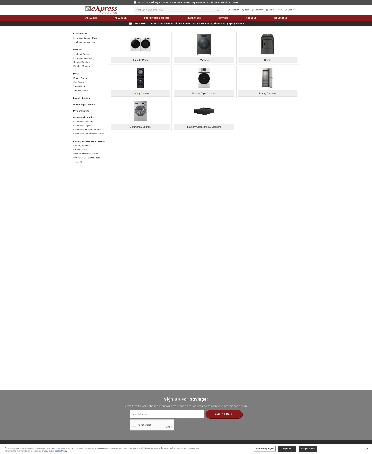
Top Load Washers (82, 54)
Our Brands (194, 18)
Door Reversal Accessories (85, 153)
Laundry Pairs (80, 34)
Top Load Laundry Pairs (84, 42)
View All (78, 162)
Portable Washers (81, 66)
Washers (77, 50)
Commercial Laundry (83, 117)
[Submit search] (218, 10)
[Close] (367, 448)
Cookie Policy (60, 451)
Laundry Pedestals (82, 145)
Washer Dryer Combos (84, 104)
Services (223, 18)
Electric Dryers (80, 78)
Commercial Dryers (82, 125)
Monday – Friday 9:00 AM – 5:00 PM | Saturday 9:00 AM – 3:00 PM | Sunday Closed (188, 2)
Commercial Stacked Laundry (87, 129)
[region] (186, 449)
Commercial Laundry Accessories (88, 133)
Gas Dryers (78, 82)
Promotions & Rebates (157, 18)
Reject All (287, 448)
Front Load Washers (82, 58)
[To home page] (101, 10)
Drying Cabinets (81, 111)
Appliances (90, 18)
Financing (120, 18)
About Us (251, 18)
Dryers (76, 74)
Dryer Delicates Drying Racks (86, 158)
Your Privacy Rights (265, 448)
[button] (229, 10)
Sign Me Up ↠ (224, 414)
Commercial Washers (83, 121)
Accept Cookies (308, 448)
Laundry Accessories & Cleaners (89, 141)
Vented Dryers (79, 86)
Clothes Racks (80, 149)
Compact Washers (81, 62)
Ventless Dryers (80, 90)
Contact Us (281, 18)
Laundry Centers (81, 98)
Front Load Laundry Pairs (85, 38)
